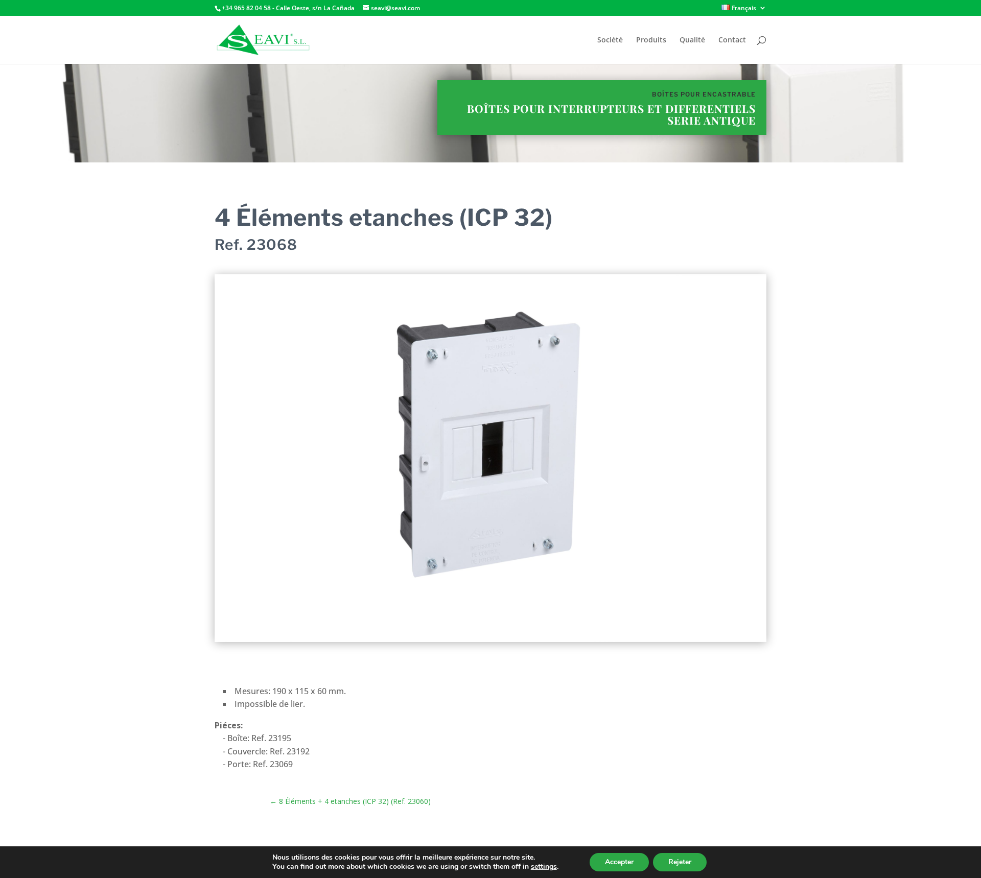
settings (544, 866)
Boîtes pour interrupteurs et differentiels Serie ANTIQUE (611, 114)
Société (610, 40)
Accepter (619, 862)
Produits (651, 40)
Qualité (692, 40)
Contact (732, 40)
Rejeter (679, 862)
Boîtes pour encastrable (704, 94)
